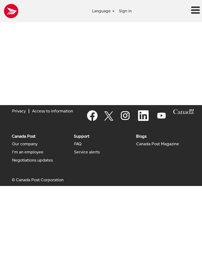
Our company (25, 144)
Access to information (52, 110)
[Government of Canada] (183, 111)
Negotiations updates (32, 160)
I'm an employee (27, 152)
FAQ (78, 144)
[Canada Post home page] (11, 11)
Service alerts (87, 152)
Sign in (125, 10)
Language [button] (102, 10)
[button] (168, 10)
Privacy (19, 110)
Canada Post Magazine (157, 144)
